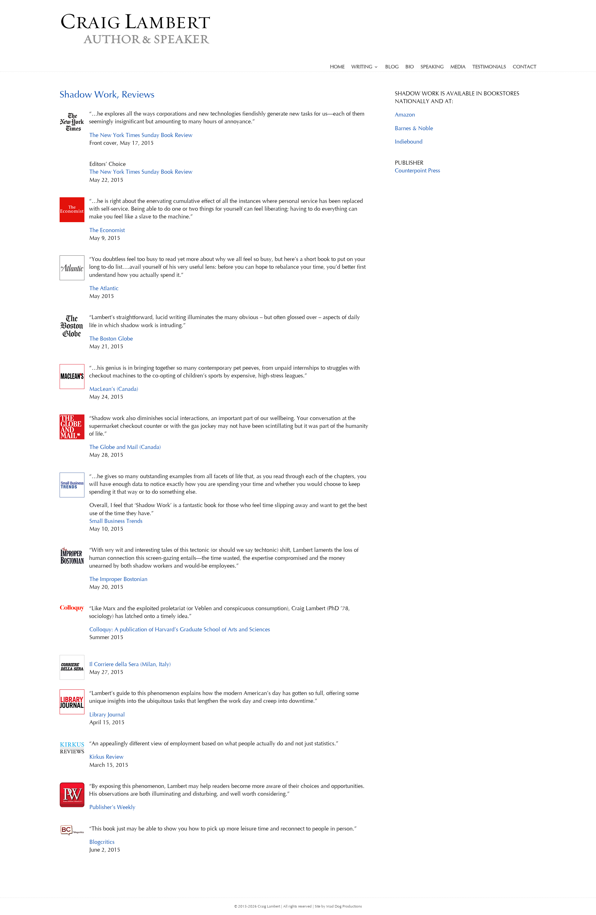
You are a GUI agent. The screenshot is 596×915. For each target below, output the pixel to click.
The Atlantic (104, 288)
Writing (361, 67)
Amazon (405, 114)
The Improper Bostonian (118, 579)
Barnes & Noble (414, 128)
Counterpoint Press (417, 170)
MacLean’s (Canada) (113, 389)
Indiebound (408, 141)
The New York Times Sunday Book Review (140, 135)
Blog (392, 67)
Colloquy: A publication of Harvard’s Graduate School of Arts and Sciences (179, 629)
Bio (409, 67)
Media (458, 67)
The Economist (107, 230)
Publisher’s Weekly (112, 807)
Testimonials (489, 67)
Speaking (432, 67)
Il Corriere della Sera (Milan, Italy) (130, 664)
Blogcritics (102, 842)
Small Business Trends (115, 521)
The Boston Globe (111, 338)
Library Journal (107, 714)
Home (337, 67)
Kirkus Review (106, 756)
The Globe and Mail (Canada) (125, 447)
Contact (524, 67)
